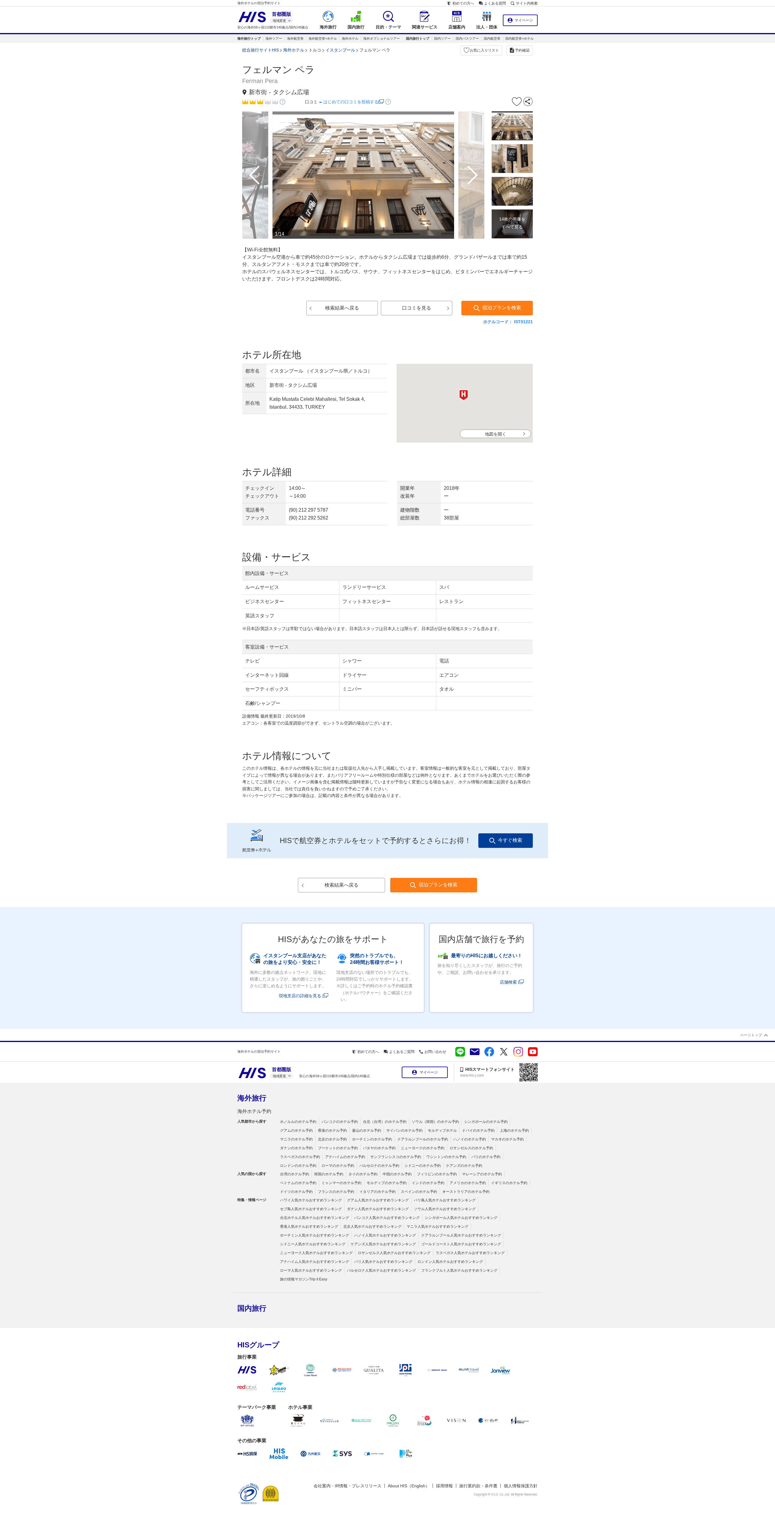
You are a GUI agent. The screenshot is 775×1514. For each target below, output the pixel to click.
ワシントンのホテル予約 (446, 1157)
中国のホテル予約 (397, 1174)
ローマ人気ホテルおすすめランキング (311, 1270)
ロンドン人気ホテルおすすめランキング (450, 1262)
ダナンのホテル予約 (296, 1148)
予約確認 (522, 50)
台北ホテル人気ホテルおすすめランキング (314, 1218)
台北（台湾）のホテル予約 (385, 1122)
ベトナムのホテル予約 (298, 1183)
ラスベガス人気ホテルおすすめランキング (470, 1253)
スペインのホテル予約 (419, 1192)
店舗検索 (508, 982)
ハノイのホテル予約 (469, 1139)
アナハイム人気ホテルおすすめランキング (314, 1262)
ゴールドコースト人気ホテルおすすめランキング (461, 1244)
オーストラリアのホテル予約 (466, 1192)
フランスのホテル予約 (336, 1192)
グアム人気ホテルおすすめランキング (378, 1200)
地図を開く (495, 434)
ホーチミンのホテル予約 (372, 1139)
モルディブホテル (442, 1130)
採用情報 (444, 1485)
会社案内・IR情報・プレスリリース (347, 1485)
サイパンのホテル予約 (404, 1130)
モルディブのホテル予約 (387, 1183)
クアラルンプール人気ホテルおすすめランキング (461, 1235)
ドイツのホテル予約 (296, 1192)
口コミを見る (416, 307)
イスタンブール (340, 50)
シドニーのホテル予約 (422, 1166)
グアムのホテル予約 (296, 1130)
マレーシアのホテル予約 (482, 1174)
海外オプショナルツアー (381, 38)
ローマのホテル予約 (338, 1166)
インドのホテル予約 (428, 1183)
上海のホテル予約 (514, 1130)
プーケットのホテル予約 (338, 1148)
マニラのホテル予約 (296, 1139)
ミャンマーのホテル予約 (341, 1183)
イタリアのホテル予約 (377, 1192)
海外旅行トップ (249, 38)
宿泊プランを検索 (501, 307)
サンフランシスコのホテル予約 (395, 1157)
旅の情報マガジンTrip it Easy (303, 1279)
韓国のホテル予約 (328, 1174)
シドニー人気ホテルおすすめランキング (312, 1244)
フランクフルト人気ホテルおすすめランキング (459, 1270)
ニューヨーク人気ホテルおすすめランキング (316, 1253)
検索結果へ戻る (342, 307)
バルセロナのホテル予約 (379, 1166)
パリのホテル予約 (485, 1157)
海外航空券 (295, 38)
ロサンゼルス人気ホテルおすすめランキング (394, 1253)
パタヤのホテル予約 (379, 1148)
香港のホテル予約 (332, 1130)
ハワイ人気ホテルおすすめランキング (311, 1200)
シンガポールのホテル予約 (486, 1122)
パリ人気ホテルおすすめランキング (383, 1262)
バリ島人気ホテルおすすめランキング (445, 1200)
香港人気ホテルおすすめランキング (309, 1226)
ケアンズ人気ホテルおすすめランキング (383, 1244)
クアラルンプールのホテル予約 (422, 1139)
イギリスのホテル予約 (509, 1183)
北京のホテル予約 (332, 1139)
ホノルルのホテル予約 (298, 1122)
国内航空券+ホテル (519, 38)
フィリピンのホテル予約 (437, 1174)
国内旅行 (251, 1308)
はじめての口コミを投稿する (350, 101)
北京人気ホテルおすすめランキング (372, 1226)
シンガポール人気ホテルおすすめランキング (461, 1218)
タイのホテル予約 (363, 1174)
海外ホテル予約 (254, 1111)
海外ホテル (350, 38)
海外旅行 (251, 1098)
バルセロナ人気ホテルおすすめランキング (381, 1270)
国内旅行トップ (417, 38)
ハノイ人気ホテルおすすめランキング (385, 1235)
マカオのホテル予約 (507, 1139)
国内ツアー (442, 38)
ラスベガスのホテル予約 (300, 1157)
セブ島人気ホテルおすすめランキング (311, 1209)
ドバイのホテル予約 (478, 1130)
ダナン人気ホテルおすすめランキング (378, 1209)
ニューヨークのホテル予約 (422, 1148)
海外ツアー (273, 38)
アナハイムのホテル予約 (345, 1157)
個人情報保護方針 (521, 1485)
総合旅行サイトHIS (260, 50)
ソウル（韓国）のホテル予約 (435, 1122)
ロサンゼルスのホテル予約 (471, 1148)
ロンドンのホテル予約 (298, 1166)
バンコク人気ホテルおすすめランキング (387, 1218)
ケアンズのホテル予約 (464, 1166)
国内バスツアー (467, 38)
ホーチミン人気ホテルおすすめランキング (314, 1235)
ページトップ (751, 1035)
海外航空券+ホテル (322, 38)
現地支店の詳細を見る (300, 995)
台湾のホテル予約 (294, 1174)
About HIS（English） (409, 1485)
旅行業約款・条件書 (478, 1485)
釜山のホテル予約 (366, 1130)
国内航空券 (492, 38)
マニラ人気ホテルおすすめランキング (437, 1226)
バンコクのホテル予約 (340, 1122)
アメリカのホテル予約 (468, 1183)
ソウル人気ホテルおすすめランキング (445, 1209)
